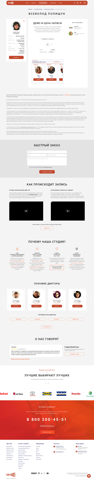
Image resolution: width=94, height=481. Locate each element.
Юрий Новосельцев (57, 300)
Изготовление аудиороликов (24, 446)
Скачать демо (16, 303)
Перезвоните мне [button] (47, 432)
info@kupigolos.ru (47, 426)
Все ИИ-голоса (57, 61)
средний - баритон (20, 40)
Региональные (9, 455)
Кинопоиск (22, 51)
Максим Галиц (16, 300)
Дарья (38, 75)
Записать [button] (16, 57)
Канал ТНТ (76, 26)
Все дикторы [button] (47, 326)
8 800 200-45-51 (47, 419)
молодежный (21, 43)
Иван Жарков (77, 300)
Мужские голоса (10, 448)
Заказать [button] (16, 306)
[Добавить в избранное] (43, 64)
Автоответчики (21, 450)
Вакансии (38, 453)
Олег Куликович (36, 300)
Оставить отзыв (74, 354)
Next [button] (89, 299)
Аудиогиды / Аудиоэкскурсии (25, 455)
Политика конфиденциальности (81, 475)
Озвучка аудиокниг (22, 451)
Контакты (38, 457)
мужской (22, 38)
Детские (56, 319)
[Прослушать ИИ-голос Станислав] (61, 67)
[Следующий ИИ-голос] (62, 62)
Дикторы (34, 3)
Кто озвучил (9, 459)
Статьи (60, 3)
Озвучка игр (21, 457)
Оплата (37, 450)
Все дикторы (9, 446)
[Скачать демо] (51, 44)
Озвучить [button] (38, 79)
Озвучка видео (21, 453)
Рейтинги (20, 466)
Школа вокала (21, 463)
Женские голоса (10, 450)
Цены (37, 448)
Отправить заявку (47, 171)
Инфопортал (53, 3)
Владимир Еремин (33, 194)
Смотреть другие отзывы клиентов (20, 359)
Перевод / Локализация (23, 459)
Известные (76, 319)
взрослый (22, 44)
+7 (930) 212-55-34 (60, 447)
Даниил (51, 75)
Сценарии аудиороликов (23, 448)
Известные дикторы (20, 36)
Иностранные (9, 457)
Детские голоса (9, 451)
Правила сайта (39, 455)
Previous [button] (4, 299)
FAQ (37, 451)
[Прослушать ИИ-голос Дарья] (35, 67)
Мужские (18, 319)
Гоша (75, 32)
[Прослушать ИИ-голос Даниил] (48, 67)
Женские (37, 319)
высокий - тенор (21, 41)
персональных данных (47, 167)
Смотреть (47, 228)
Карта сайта (38, 459)
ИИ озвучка (20, 465)
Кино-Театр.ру (21, 53)
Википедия (22, 50)
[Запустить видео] (26, 211)
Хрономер (20, 461)
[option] (38, 73)
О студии (38, 446)
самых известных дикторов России (27, 127)
